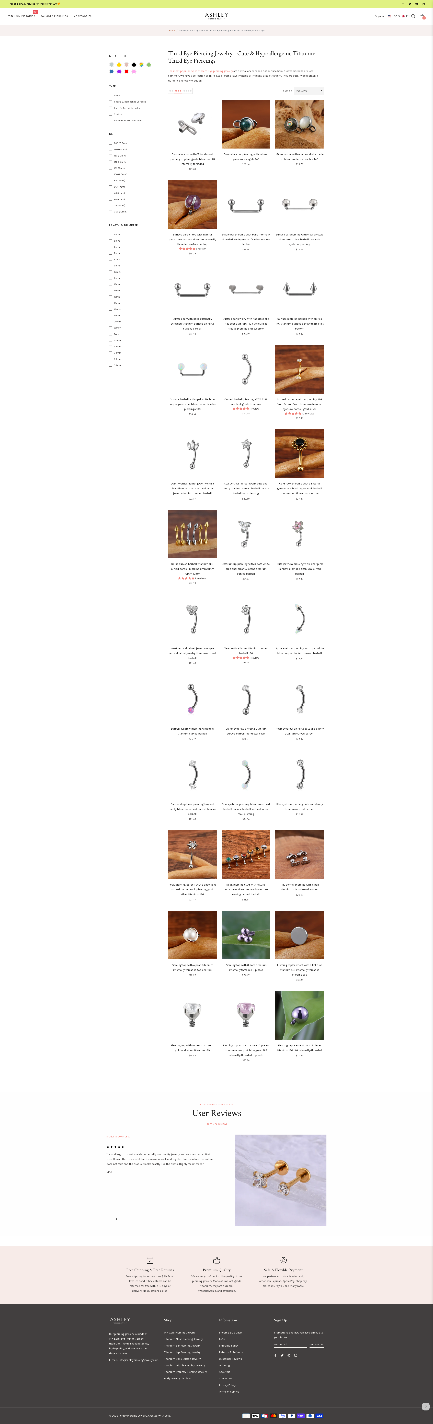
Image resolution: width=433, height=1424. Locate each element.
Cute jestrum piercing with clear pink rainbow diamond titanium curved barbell (300, 568)
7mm (116, 253)
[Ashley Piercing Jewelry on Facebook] (403, 3)
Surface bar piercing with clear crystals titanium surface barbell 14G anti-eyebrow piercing (299, 239)
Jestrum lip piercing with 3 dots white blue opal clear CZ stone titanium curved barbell (246, 568)
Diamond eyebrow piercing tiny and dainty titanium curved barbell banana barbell (192, 809)
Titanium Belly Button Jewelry (182, 1358)
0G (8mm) (119, 205)
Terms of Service (229, 1391)
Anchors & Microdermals (127, 120)
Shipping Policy (228, 1345)
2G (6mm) (119, 199)
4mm (116, 234)
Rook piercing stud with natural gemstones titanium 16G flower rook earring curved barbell (246, 889)
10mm (117, 271)
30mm (117, 340)
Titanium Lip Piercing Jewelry (182, 1352)
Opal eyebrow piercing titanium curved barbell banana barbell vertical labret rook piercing (246, 809)
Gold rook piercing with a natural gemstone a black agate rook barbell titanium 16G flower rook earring (299, 488)
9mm (116, 265)
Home (171, 30)
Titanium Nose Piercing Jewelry (183, 1339)
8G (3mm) (119, 180)
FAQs (222, 1339)
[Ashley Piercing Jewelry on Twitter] (409, 3)
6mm (116, 247)
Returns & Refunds (231, 1352)
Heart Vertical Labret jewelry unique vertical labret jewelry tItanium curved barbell (192, 653)
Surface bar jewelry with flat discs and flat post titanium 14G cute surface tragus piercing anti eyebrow (246, 323)
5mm (116, 240)
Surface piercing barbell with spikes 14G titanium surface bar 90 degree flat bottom (300, 323)
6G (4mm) (119, 186)
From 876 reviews (216, 1123)
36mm (117, 359)
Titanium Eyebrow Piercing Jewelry (185, 1371)
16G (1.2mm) (120, 155)
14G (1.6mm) (120, 162)
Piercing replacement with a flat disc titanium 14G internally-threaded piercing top (299, 969)
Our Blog (224, 1365)
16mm (116, 303)
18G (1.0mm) (120, 149)
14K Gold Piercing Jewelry (179, 1332)
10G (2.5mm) (120, 174)
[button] (398, 16)
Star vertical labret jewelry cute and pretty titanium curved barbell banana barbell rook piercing (246, 488)
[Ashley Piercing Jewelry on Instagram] (423, 3)
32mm (117, 346)
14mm (116, 290)
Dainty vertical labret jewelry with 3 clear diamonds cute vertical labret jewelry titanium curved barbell (192, 488)
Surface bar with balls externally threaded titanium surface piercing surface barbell (192, 323)
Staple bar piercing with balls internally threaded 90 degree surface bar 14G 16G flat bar (246, 239)
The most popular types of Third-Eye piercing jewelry (200, 71)
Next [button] (116, 1219)
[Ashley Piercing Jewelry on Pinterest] (416, 3)
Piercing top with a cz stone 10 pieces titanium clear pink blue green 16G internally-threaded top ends (246, 1050)
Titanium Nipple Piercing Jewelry (184, 1365)
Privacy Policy (227, 1385)
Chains (117, 114)
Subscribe (317, 1344)
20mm (117, 321)
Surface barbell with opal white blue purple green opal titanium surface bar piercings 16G (192, 404)
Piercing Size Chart (230, 1332)
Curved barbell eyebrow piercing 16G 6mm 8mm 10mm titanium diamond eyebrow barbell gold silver (300, 404)
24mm (117, 334)
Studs (116, 95)
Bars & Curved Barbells (126, 108)
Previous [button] (110, 1219)
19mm (116, 315)
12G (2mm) (119, 168)
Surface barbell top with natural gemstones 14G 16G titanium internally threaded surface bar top (192, 239)
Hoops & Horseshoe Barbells (129, 101)
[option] (216, 1180)
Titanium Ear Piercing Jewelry (182, 1345)
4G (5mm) (119, 193)
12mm (116, 284)
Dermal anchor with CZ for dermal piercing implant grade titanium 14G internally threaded (192, 159)
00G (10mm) (120, 211)
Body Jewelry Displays (177, 1378)
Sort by (287, 90)
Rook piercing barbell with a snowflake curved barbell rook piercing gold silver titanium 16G (192, 889)
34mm (117, 352)
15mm (116, 296)
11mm (116, 278)
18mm (117, 309)
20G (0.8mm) (120, 143)
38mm (117, 365)
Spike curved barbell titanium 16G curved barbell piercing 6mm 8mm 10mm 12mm (192, 568)
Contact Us (225, 1378)
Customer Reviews (230, 1358)
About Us (224, 1371)
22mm (117, 327)
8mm (116, 259)
